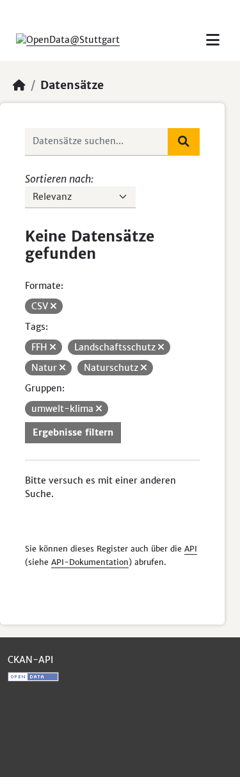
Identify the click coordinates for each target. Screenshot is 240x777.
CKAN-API (30, 660)
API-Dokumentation (90, 562)
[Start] (19, 85)
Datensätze (72, 85)
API (190, 548)
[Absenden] (184, 141)
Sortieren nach (58, 178)
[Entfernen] (53, 306)
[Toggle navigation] (212, 40)
